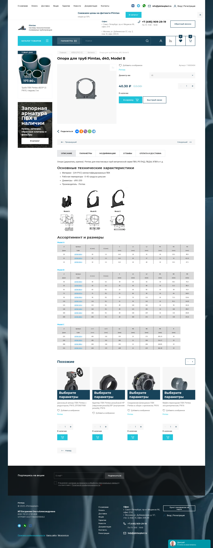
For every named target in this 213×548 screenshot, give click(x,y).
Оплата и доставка (150, 153)
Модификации (107, 153)
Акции (56, 6)
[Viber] (85, 131)
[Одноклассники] (81, 131)
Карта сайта (51, 535)
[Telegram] (94, 131)
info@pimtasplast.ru (161, 6)
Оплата (34, 6)
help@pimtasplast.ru (137, 533)
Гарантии (66, 6)
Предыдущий (71, 142)
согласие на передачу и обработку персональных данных (93, 483)
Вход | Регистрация (186, 6)
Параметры (86, 153)
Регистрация (103, 533)
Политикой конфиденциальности (86, 485)
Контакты (105, 6)
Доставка (45, 6)
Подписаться (114, 476)
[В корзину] (62, 437)
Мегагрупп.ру (63, 536)
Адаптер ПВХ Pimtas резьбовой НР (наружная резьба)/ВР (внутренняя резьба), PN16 (108, 405)
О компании (23, 6)
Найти (147, 40)
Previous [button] (187, 362)
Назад (68, 450)
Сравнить (113, 67)
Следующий (182, 142)
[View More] (113, 6)
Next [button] (192, 362)
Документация (91, 6)
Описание (66, 153)
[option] (86, 94)
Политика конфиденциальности (31, 535)
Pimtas (32, 25)
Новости (77, 6)
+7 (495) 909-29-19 (154, 21)
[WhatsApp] (89, 131)
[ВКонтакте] (77, 131)
